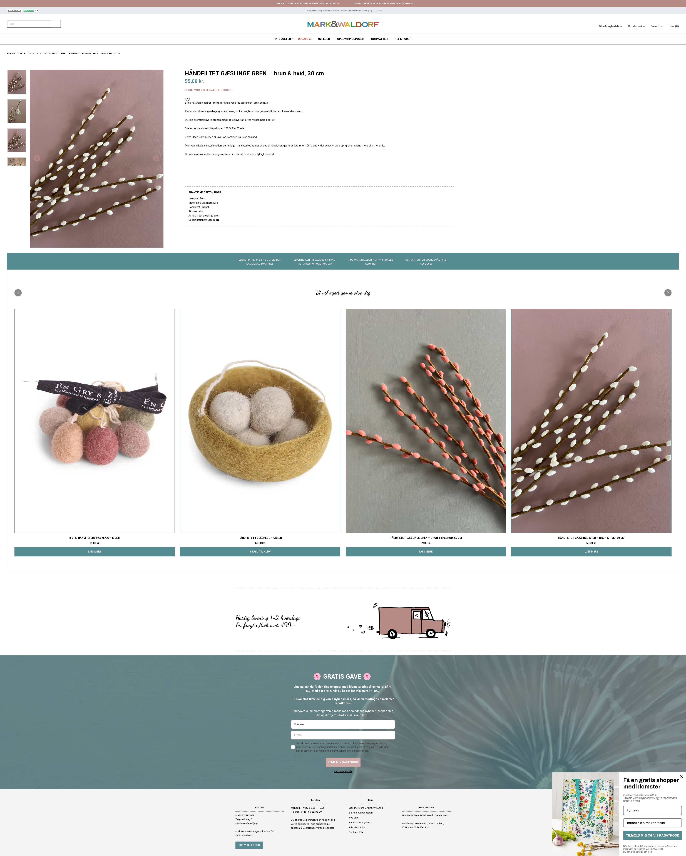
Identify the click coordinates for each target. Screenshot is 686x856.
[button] (186, 98)
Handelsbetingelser (359, 822)
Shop (22, 53)
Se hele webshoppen (361, 812)
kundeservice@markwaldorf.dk (258, 831)
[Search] (56, 24)
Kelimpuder (403, 39)
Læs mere (213, 220)
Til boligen (35, 53)
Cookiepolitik (356, 832)
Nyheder (324, 39)
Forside (11, 53)
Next (156, 158)
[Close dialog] (682, 777)
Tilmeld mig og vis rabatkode (652, 835)
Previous (37, 158)
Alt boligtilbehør (55, 53)
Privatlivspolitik (357, 827)
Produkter (283, 39)
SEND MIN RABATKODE (343, 762)
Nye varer (354, 817)
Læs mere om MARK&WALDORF (366, 808)
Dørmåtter (379, 39)
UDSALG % (304, 39)
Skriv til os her (249, 845)
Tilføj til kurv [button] (260, 552)
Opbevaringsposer (350, 39)
